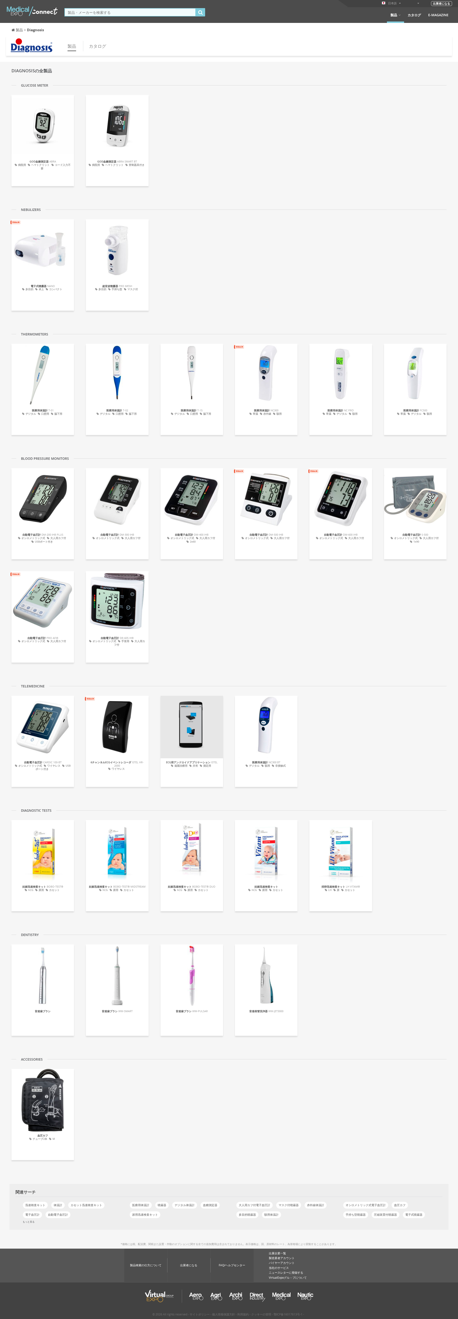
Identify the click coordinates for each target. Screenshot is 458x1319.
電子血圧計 (32, 1215)
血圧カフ (400, 1205)
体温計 (58, 1205)
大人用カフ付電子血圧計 (254, 1205)
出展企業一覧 (277, 1253)
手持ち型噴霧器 (356, 1215)
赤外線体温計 (315, 1205)
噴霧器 (162, 1205)
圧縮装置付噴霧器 (385, 1215)
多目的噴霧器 (247, 1215)
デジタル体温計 (185, 1205)
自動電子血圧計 (58, 1215)
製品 (393, 15)
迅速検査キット (35, 1205)
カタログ (414, 15)
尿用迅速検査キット (145, 1215)
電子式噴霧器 (413, 1215)
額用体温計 (271, 1215)
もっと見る (29, 1221)
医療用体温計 (140, 1205)
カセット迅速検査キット (86, 1205)
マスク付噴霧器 (289, 1205)
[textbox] (130, 12)
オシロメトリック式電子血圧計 (366, 1205)
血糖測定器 (210, 1205)
